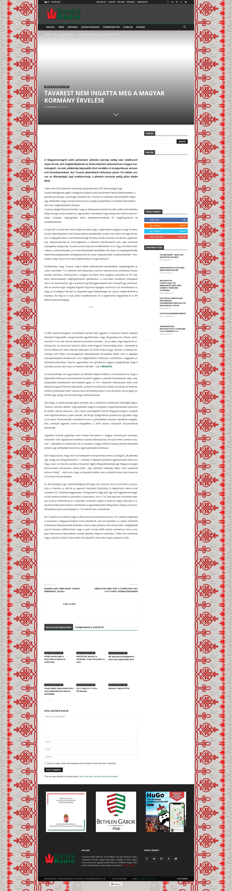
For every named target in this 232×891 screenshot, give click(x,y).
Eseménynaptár (111, 27)
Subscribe (181, 237)
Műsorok (72, 27)
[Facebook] (168, 2)
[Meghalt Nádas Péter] (123, 676)
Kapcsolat (101, 2)
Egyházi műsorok (90, 27)
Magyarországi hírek (67, 34)
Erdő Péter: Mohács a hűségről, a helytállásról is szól (90, 659)
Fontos (111, 2)
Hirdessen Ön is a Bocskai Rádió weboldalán (172, 268)
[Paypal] (177, 2)
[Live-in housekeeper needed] (150, 317)
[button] (184, 27)
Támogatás (142, 2)
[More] (135, 134)
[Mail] (172, 2)
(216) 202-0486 (120, 879)
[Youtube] (186, 2)
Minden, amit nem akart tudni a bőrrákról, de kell (62, 590)
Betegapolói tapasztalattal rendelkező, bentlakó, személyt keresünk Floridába (171, 285)
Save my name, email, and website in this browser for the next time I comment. (81, 763)
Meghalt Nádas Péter (118, 688)
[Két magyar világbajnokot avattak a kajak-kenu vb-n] (123, 644)
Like (184, 220)
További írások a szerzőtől (89, 627)
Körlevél (131, 2)
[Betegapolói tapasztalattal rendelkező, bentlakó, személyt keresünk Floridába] (150, 284)
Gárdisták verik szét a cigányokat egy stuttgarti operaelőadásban (116, 590)
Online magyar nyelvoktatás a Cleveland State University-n (172, 328)
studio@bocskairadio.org (147, 879)
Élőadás (140, 27)
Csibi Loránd (52, 107)
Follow (183, 225)
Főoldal (50, 27)
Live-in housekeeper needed (173, 313)
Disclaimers (182, 879)
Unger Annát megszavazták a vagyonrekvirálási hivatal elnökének (58, 691)
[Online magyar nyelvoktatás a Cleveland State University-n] (150, 329)
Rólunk (120, 2)
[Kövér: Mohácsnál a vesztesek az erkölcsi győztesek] (59, 644)
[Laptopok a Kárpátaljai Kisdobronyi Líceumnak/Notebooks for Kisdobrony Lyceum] (150, 301)
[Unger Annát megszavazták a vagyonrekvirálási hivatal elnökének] (59, 676)
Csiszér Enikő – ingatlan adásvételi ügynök (171, 256)
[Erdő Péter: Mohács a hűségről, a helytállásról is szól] (91, 644)
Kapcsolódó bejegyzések (58, 627)
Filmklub (128, 27)
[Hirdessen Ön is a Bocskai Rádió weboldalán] (151, 271)
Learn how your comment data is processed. (98, 776)
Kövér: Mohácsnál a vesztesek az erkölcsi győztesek (54, 659)
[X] (181, 2)
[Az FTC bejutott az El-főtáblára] (91, 676)
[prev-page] (46, 699)
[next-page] (50, 699)
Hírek (61, 27)
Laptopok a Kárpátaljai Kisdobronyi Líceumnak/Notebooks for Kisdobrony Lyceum (173, 302)
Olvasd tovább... (128, 865)
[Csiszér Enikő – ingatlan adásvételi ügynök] (151, 258)
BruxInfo (107, 366)
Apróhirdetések (154, 247)
